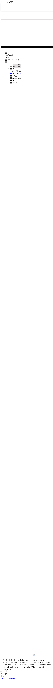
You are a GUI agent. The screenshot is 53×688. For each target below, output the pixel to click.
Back (7, 57)
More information (8, 678)
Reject (3, 676)
